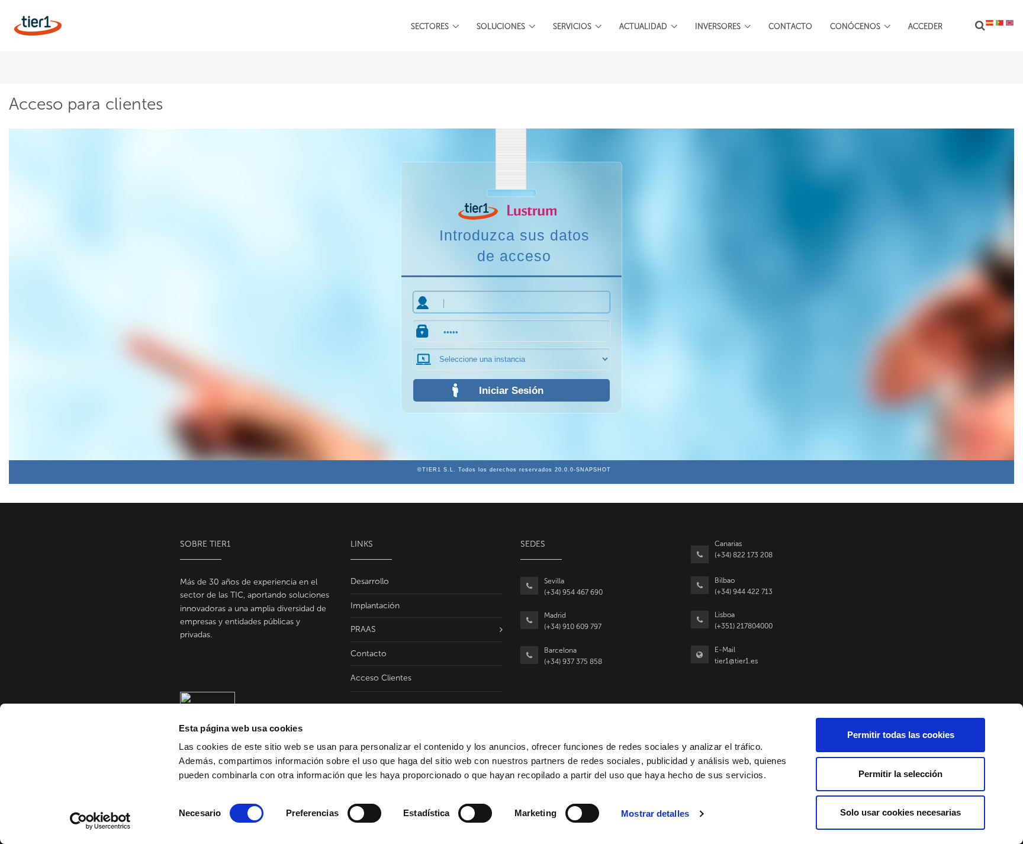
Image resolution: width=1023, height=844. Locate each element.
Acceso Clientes (380, 677)
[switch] (364, 813)
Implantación (375, 605)
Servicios (572, 27)
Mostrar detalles (655, 813)
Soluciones (501, 27)
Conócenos (855, 27)
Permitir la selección (900, 774)
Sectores (430, 27)
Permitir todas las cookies (900, 735)
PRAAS (363, 629)
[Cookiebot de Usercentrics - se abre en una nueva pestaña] (100, 821)
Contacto (790, 27)
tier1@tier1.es (736, 661)
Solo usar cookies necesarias (900, 812)
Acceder (925, 27)
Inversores (718, 27)
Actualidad (643, 27)
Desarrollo (369, 581)
